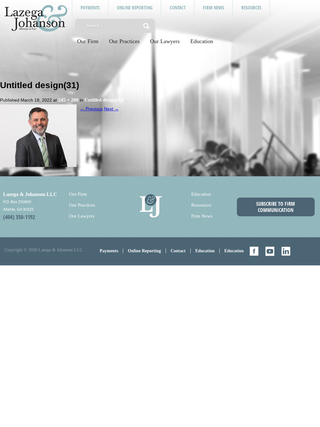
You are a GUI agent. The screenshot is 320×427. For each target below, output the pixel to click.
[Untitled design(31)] (38, 135)
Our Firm (87, 41)
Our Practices (124, 41)
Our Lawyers (165, 41)
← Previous (91, 108)
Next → (111, 108)
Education (201, 41)
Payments (109, 251)
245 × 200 (68, 100)
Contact (178, 251)
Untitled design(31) (104, 100)
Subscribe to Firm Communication (275, 207)
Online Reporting (144, 251)
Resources (201, 205)
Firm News (201, 216)
